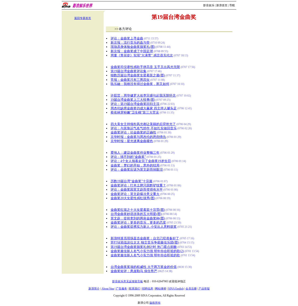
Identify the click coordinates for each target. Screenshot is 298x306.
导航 (232, 5)
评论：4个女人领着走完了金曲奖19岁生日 (141, 161)
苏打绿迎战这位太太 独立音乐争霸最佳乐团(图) (145, 242)
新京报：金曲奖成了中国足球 (132, 51)
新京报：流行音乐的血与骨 (130, 42)
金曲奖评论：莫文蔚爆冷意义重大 (135, 194)
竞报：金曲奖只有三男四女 (130, 79)
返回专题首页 (82, 18)
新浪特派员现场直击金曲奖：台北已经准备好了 (145, 238)
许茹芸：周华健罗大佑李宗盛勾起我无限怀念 (143, 95)
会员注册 (191, 288)
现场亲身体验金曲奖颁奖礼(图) (133, 47)
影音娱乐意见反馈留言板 (127, 281)
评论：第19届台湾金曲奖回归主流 (135, 104)
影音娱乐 (208, 5)
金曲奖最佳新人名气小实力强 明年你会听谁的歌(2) (147, 251)
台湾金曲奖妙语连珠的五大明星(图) (136, 214)
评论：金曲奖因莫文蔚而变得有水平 (137, 189)
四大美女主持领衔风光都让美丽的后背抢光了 (143, 124)
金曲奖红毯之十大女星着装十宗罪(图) (138, 210)
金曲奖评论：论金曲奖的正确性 (133, 132)
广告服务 (121, 288)
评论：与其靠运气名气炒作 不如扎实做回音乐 (144, 128)
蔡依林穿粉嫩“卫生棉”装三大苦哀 (135, 112)
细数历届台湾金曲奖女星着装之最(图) (138, 75)
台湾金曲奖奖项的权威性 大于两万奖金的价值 (144, 267)
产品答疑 (204, 288)
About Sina (108, 288)
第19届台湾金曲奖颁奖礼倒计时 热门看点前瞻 (144, 247)
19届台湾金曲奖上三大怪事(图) (133, 99)
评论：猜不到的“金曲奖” (128, 157)
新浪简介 (94, 288)
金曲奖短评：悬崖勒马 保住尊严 (134, 271)
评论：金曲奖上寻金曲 (127, 38)
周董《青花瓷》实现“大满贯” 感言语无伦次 (142, 55)
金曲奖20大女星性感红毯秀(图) (133, 198)
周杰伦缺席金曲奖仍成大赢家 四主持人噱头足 (144, 108)
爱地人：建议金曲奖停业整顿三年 (135, 152)
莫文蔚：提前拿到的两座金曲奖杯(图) (138, 218)
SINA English (176, 288)
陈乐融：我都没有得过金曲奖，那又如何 (140, 84)
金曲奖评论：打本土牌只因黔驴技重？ (138, 185)
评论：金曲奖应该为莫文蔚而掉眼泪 (137, 169)
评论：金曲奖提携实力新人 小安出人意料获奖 (144, 226)
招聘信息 (147, 288)
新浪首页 (221, 5)
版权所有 (155, 302)
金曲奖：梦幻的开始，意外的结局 (135, 165)
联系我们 (134, 288)
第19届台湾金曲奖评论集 (128, 71)
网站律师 (160, 288)
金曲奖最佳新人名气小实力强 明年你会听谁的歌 (145, 255)
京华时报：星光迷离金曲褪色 (132, 141)
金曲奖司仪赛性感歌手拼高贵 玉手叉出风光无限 (145, 67)
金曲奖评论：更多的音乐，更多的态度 (138, 222)
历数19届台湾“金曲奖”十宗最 (131, 181)
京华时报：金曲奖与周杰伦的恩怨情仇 (138, 137)
